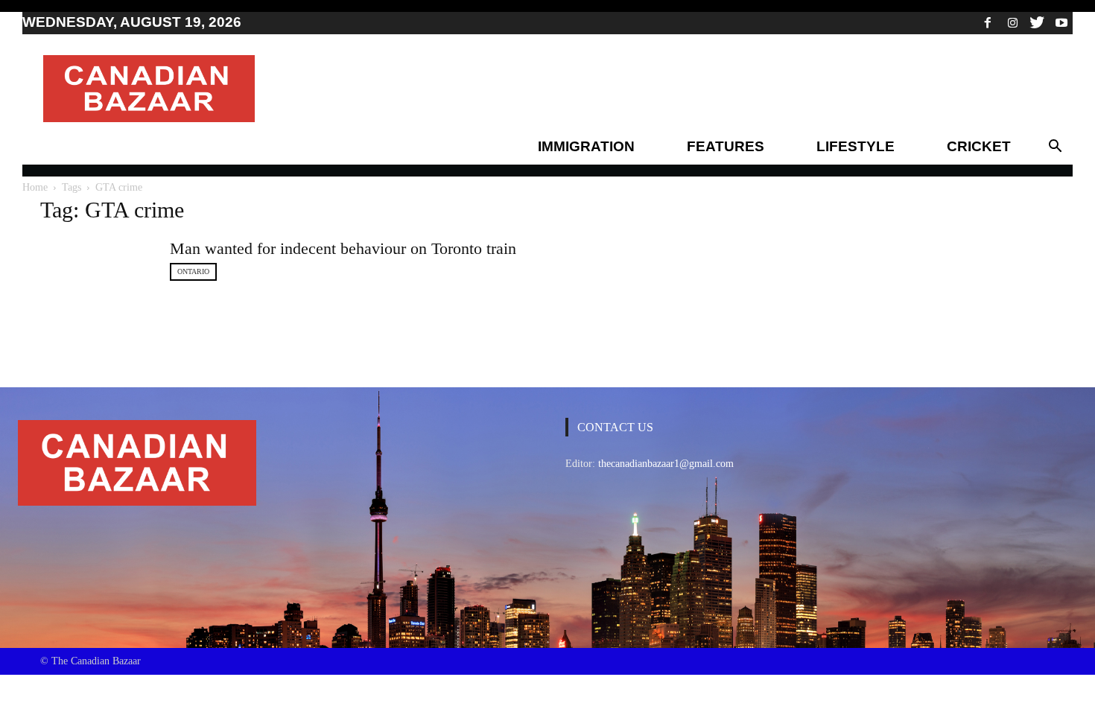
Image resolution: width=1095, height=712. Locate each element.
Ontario (193, 271)
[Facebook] (988, 22)
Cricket (979, 146)
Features (725, 146)
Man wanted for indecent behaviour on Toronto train (343, 248)
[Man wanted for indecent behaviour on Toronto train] (96, 286)
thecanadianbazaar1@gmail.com (666, 463)
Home (35, 187)
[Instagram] (1012, 22)
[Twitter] (1037, 22)
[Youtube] (1061, 22)
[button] (1055, 147)
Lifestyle (855, 146)
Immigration (586, 146)
